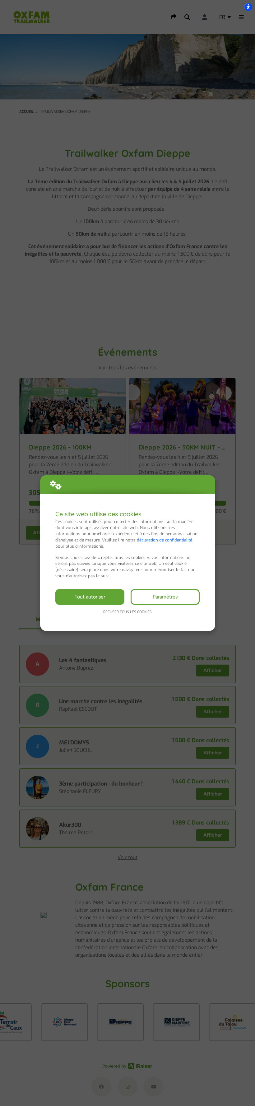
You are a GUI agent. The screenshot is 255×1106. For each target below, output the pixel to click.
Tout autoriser (90, 597)
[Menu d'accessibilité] (248, 7)
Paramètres (165, 597)
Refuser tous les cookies (127, 611)
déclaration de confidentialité (164, 540)
